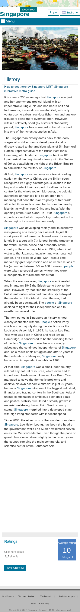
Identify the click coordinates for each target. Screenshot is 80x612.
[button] (7, 48)
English (71, 12)
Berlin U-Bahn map (40, 603)
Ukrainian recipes (66, 596)
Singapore (14, 14)
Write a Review (15, 567)
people (68, 266)
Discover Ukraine (26, 596)
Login (53, 12)
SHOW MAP (28, 9)
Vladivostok (46, 596)
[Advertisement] (40, 492)
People (45, 322)
